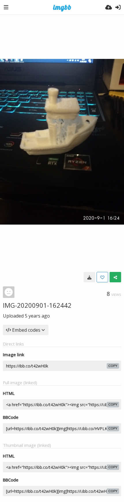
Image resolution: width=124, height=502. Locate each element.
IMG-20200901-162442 (37, 305)
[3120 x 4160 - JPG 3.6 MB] (89, 277)
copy (112, 365)
